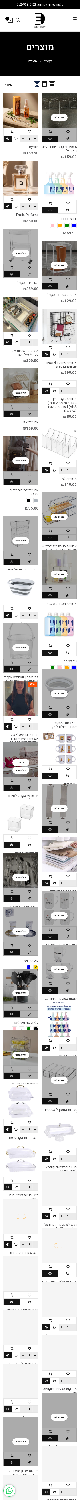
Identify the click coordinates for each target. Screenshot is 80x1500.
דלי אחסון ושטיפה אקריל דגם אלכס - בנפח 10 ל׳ (21, 679)
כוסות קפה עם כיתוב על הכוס (61, 1000)
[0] (10, 20)
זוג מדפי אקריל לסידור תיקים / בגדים (23, 798)
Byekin (33, 147)
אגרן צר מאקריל (27, 283)
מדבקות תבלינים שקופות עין (60, 1391)
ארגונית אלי (30, 422)
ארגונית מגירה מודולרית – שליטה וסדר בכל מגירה (59, 548)
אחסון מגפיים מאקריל (62, 295)
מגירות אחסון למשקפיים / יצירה (60, 1112)
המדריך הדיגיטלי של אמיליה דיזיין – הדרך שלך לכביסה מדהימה (24, 738)
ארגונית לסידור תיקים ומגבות (23, 492)
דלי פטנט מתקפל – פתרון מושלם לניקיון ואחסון (63, 727)
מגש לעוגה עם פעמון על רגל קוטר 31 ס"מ (60, 1226)
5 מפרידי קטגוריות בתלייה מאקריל (59, 149)
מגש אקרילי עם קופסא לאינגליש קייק (61, 1169)
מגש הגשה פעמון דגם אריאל (23, 1197)
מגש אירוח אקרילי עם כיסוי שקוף (23, 1140)
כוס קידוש (31, 961)
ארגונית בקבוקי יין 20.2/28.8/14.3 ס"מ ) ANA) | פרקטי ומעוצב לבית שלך (62, 405)
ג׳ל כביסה (70, 661)
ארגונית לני (69, 478)
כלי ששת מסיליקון (25, 1022)
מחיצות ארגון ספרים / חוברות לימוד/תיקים (23, 1473)
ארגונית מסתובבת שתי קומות (62, 606)
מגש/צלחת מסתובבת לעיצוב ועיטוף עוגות (24, 1254)
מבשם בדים (68, 219)
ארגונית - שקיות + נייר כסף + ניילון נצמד (23, 352)
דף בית (48, 61)
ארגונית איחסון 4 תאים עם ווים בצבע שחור (61, 364)
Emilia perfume (27, 215)
